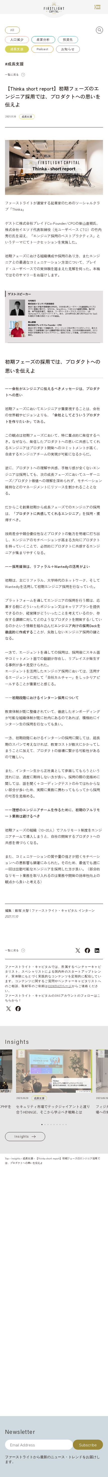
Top (7, 1158)
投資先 (68, 39)
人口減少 (17, 39)
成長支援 (17, 49)
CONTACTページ (60, 986)
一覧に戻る (12, 74)
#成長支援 (14, 64)
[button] (41, 1124)
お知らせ (68, 49)
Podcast (42, 49)
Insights (22, 1136)
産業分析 (43, 39)
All (12, 30)
